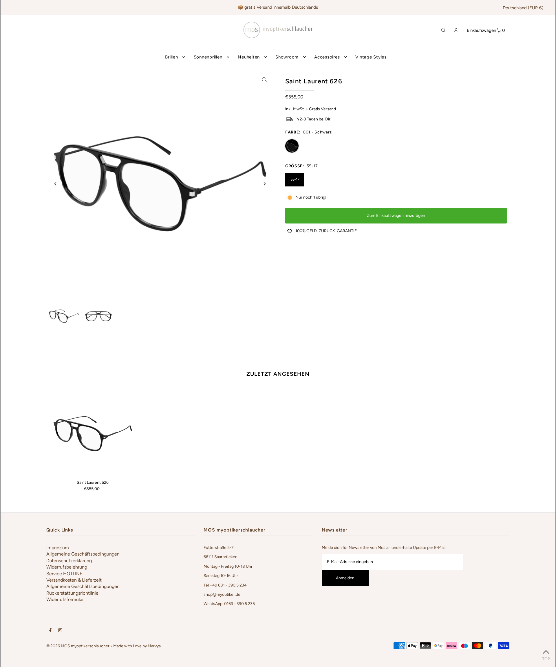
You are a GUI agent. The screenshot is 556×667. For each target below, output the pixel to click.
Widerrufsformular (65, 599)
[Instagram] (60, 631)
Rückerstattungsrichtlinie (72, 593)
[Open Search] (443, 29)
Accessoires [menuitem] (327, 57)
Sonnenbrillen (208, 57)
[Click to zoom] (264, 79)
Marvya (154, 646)
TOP (546, 659)
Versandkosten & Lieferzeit (74, 580)
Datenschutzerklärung (69, 560)
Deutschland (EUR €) (523, 7)
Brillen (171, 57)
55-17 (294, 179)
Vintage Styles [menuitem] (371, 57)
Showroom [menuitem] (287, 57)
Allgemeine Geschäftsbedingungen (83, 554)
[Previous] (55, 183)
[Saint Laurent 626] (93, 434)
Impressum (57, 547)
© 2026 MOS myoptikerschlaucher (77, 646)
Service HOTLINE (64, 573)
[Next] (264, 183)
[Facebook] (50, 631)
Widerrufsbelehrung (66, 567)
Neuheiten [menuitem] (249, 57)
